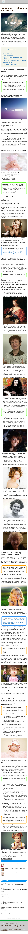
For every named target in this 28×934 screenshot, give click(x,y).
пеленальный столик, (7, 622)
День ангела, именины (8, 53)
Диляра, (4, 252)
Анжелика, (10, 253)
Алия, (18, 249)
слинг (13, 623)
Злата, (7, 252)
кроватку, (22, 619)
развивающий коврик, (15, 619)
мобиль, (4, 623)
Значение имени (7, 858)
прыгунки (8, 623)
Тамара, (20, 251)
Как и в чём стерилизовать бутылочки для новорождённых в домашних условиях (13, 894)
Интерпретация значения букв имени (11, 64)
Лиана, (23, 251)
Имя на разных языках (8, 55)
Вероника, (10, 249)
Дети (2, 858)
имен (6, 33)
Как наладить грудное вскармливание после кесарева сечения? (12, 908)
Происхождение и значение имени (11, 49)
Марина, (19, 252)
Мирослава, (5, 253)
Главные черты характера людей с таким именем (14, 60)
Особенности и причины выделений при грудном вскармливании (11, 903)
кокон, (13, 622)
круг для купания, (20, 622)
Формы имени (6, 51)
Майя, (21, 249)
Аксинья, (12, 251)
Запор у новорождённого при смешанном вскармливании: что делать (14, 898)
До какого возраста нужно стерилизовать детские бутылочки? (14, 889)
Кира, (17, 253)
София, (11, 252)
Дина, (14, 253)
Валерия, (16, 251)
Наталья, (8, 251)
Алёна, (3, 251)
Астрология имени (7, 62)
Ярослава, (15, 249)
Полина (20, 253)
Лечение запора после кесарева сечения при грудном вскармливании (12, 885)
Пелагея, (15, 252)
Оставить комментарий (14, 918)
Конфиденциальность (12, 923)
